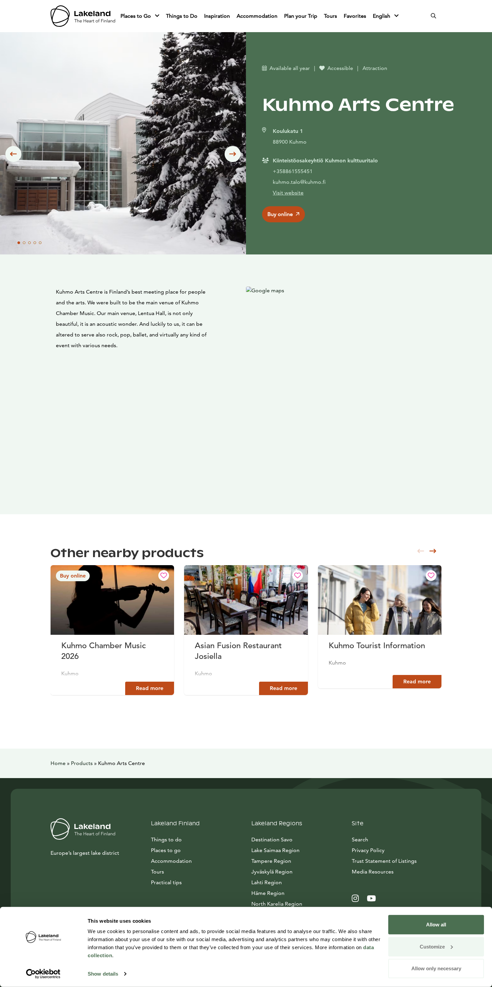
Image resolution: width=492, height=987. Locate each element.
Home (58, 763)
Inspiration (217, 16)
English (382, 16)
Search (360, 839)
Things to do (166, 839)
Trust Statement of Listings (384, 861)
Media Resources (396, 871)
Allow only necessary (436, 968)
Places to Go (136, 16)
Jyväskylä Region (272, 871)
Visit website (288, 192)
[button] (13, 154)
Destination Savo (272, 839)
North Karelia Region (276, 904)
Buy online (280, 214)
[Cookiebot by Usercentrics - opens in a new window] (43, 974)
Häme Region (267, 893)
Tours (330, 16)
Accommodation (257, 16)
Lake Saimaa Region (275, 850)
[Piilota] (157, 16)
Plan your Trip (300, 16)
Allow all (436, 924)
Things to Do (181, 16)
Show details (103, 974)
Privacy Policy (368, 850)
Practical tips (166, 882)
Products (82, 763)
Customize (432, 946)
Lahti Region (266, 882)
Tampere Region (271, 861)
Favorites (355, 16)
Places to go (166, 850)
